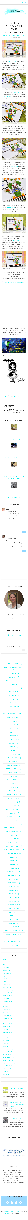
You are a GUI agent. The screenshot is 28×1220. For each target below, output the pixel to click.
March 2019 (6, 1012)
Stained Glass (12, 872)
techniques (12, 897)
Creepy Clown (17, 92)
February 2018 (7, 1049)
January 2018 (6, 1052)
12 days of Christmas (13, 664)
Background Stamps (12, 681)
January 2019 (6, 1018)
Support (12, 890)
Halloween (11, 35)
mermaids (12, 783)
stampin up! (12, 875)
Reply (24, 531)
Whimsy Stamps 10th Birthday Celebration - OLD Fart (17, 1104)
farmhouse (12, 732)
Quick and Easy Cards (12, 828)
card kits (12, 706)
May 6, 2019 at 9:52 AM (11, 511)
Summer (12, 886)
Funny (12, 747)
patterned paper (12, 809)
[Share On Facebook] (10, 396)
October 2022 (6, 959)
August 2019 (6, 1001)
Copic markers (7, 96)
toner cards (13, 912)
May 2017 (5, 1074)
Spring (12, 864)
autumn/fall (13, 673)
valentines (12, 923)
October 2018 (6, 1026)
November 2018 (7, 1023)
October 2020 (6, 970)
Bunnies (12, 703)
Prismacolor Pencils (13, 824)
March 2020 (6, 987)
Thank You (12, 901)
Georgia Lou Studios (5, 1213)
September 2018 (7, 1029)
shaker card (12, 842)
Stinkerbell (12, 883)
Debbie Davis (10, 536)
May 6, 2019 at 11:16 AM (11, 538)
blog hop (12, 695)
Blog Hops (13, 699)
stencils (12, 879)
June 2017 (6, 1071)
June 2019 (6, 1004)
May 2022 (5, 962)
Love (12, 776)
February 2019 (7, 1015)
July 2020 (5, 979)
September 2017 (7, 1063)
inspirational (12, 765)
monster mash (12, 795)
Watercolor (12, 927)
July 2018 (5, 1035)
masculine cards (12, 780)
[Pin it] (18, 396)
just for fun (12, 772)
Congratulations (12, 717)
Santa (12, 835)
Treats (12, 916)
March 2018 (6, 1046)
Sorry (12, 861)
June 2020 (6, 981)
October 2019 (6, 995)
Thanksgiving (12, 905)
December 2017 (7, 1054)
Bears (12, 684)
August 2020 (6, 976)
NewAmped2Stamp (8, 1211)
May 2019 (5, 1007)
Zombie (12, 945)
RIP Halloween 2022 (16, 1118)
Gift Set (13, 750)
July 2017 (5, 1068)
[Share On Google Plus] (14, 396)
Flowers (12, 736)
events (12, 728)
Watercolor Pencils (12, 931)
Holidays (12, 761)
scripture (13, 839)
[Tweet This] (5, 396)
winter (12, 938)
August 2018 (6, 1032)
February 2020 (7, 990)
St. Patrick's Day (12, 868)
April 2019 (6, 1009)
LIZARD (8, 509)
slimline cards (12, 853)
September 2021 (7, 967)
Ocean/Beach (13, 798)
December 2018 (7, 1021)
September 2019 (7, 998)
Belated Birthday (12, 688)
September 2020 (7, 973)
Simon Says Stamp (12, 846)
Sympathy (12, 894)
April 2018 (6, 1043)
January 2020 (6, 993)
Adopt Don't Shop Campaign (14, 668)
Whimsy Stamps (21, 35)
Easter (12, 725)
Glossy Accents (10, 207)
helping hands (12, 758)
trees (12, 919)
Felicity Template (17, 1211)
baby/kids (12, 677)
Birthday (12, 692)
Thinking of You (13, 908)
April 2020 (6, 984)
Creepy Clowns (12, 61)
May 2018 (5, 1040)
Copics (5, 35)
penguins (12, 813)
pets (12, 820)
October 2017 (6, 1060)
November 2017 (7, 1057)
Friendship (12, 743)
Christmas (12, 710)
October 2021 (6, 965)
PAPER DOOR (12, 802)
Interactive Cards (13, 769)
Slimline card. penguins (13, 850)
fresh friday (13, 739)
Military (13, 787)
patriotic (12, 805)
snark (12, 857)
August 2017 (6, 1066)
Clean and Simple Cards (12, 714)
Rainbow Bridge (12, 831)
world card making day (12, 941)
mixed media (12, 791)
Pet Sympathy (12, 817)
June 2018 (6, 1037)
